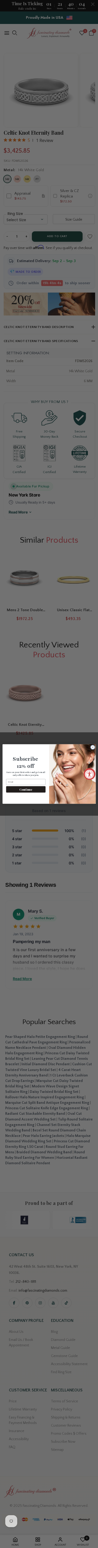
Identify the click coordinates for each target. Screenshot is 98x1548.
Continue (25, 789)
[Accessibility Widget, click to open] (89, 774)
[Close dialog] (92, 747)
